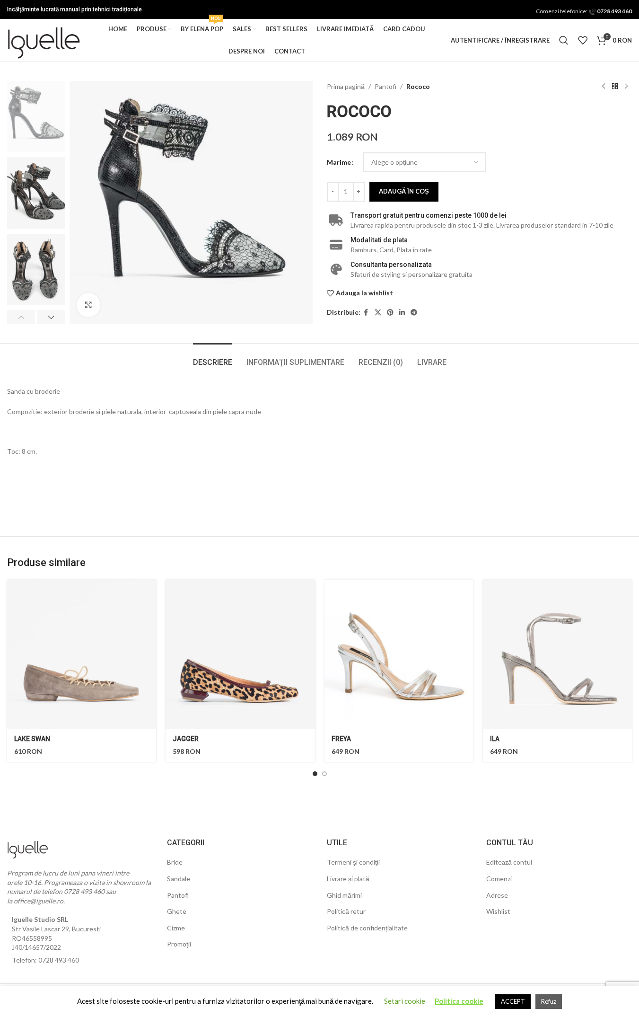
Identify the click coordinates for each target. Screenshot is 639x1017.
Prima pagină (346, 86)
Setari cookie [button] (404, 1001)
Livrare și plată (348, 879)
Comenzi (499, 879)
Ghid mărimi (344, 895)
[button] (21, 317)
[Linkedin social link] (402, 312)
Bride (175, 862)
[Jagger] (240, 654)
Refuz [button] (548, 1001)
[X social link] (378, 312)
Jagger (186, 739)
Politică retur (346, 911)
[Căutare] (563, 40)
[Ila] (557, 654)
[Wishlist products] (582, 40)
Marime (339, 162)
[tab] (212, 357)
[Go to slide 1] (315, 773)
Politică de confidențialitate (367, 928)
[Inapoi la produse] (615, 86)
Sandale (178, 879)
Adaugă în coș (404, 191)
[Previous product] (603, 86)
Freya (341, 739)
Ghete (176, 911)
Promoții (179, 944)
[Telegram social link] (414, 312)
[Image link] (28, 847)
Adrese (497, 895)
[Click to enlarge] (88, 305)
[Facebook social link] (366, 312)
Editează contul (509, 862)
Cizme (176, 928)
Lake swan (32, 739)
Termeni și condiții (353, 862)
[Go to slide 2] (324, 773)
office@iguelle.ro (38, 901)
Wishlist (498, 911)
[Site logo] (45, 39)
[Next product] (626, 86)
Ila (494, 739)
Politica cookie (459, 1001)
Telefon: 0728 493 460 (45, 960)
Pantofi (385, 86)
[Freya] (398, 654)
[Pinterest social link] (390, 312)
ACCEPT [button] (513, 1001)
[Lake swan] (81, 654)
